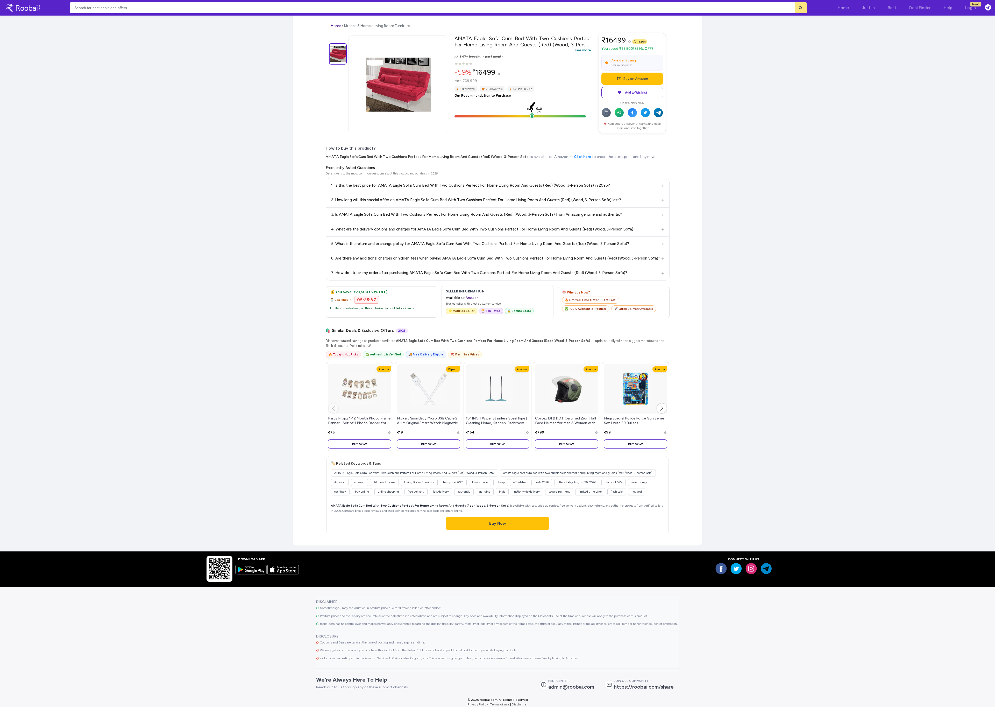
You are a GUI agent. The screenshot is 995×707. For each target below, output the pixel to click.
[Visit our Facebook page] (721, 568)
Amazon (640, 41)
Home (336, 26)
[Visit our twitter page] (736, 568)
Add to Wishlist (636, 92)
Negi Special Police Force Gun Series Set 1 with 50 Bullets (634, 420)
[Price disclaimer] (499, 74)
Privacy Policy (477, 704)
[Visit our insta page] (751, 568)
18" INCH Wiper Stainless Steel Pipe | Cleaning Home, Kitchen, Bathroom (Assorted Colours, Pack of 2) (496, 423)
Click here (582, 157)
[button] (662, 408)
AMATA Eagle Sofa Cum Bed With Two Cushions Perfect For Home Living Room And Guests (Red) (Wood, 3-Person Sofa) (428, 157)
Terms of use (499, 704)
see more (583, 50)
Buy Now (359, 444)
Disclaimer (520, 704)
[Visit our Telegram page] (766, 568)
